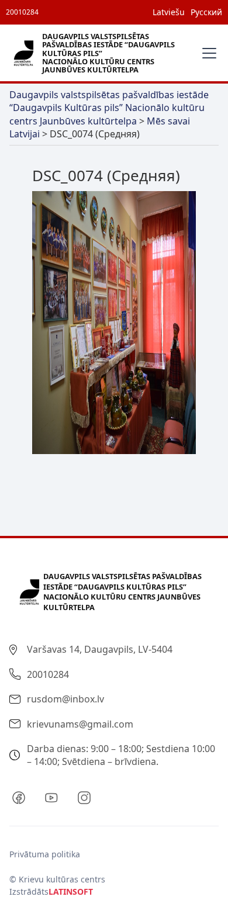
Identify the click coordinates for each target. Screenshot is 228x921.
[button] (207, 53)
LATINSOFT (71, 891)
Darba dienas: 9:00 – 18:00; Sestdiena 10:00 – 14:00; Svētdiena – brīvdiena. (121, 755)
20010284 (22, 12)
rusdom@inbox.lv (65, 699)
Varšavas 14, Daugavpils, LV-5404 (99, 649)
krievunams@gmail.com (80, 724)
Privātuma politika (44, 854)
